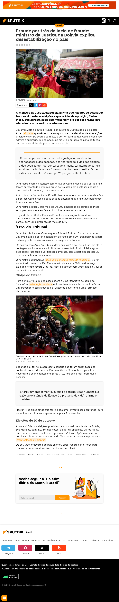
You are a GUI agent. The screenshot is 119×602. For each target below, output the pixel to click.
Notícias (40, 455)
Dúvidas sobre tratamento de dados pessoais (22, 568)
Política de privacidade (48, 565)
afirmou (28, 133)
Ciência (95, 540)
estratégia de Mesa (40, 284)
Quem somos (7, 565)
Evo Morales (94, 455)
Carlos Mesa (81, 455)
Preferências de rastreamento (86, 568)
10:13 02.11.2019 (23, 45)
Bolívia (70, 455)
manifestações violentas (31, 440)
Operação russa (52, 540)
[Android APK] (10, 577)
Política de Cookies (69, 565)
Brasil (85, 540)
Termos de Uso (22, 565)
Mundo (31, 455)
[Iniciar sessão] (109, 20)
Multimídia (107, 540)
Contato (33, 565)
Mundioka (6, 540)
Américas (21, 455)
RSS (69, 568)
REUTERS (21, 100)
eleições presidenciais (55, 455)
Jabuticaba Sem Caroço (27, 540)
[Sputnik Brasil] (14, 23)
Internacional (71, 540)
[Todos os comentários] (4, 598)
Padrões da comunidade (55, 568)
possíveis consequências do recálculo (67, 259)
